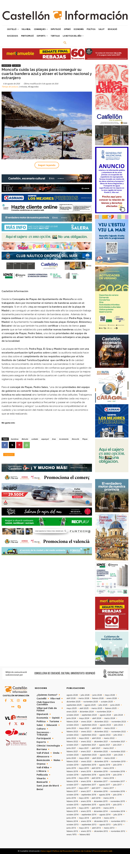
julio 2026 (85, 695)
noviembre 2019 (118, 761)
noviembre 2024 (104, 712)
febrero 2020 (72, 761)
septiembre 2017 (88, 785)
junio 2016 (71, 798)
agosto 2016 (104, 795)
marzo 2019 (108, 768)
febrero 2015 (72, 811)
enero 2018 (86, 781)
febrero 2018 (72, 781)
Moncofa (75, 439)
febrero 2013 (72, 831)
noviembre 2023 (118, 722)
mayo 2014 (84, 818)
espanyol (45, 439)
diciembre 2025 (73, 702)
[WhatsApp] (26, 445)
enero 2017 (86, 791)
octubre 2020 (73, 755)
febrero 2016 (72, 801)
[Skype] (19, 707)
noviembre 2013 (118, 821)
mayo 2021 (84, 748)
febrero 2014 (72, 821)
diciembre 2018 (100, 771)
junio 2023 (71, 728)
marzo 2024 (109, 718)
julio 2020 (118, 755)
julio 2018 (117, 775)
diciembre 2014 (101, 811)
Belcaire (25, 439)
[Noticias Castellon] (65, 15)
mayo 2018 (84, 778)
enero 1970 (72, 834)
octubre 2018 (72, 775)
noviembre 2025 (90, 702)
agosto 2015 (104, 805)
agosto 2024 (105, 715)
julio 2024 (118, 715)
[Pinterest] (19, 445)
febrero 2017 (72, 791)
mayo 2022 (84, 738)
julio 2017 (117, 785)
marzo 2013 (109, 828)
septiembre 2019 (88, 765)
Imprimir (9, 454)
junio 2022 (71, 738)
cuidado (34, 439)
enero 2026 (112, 698)
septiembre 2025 (74, 705)
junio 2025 (115, 705)
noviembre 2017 (117, 781)
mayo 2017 (84, 788)
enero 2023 (86, 731)
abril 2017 (96, 788)
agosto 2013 (104, 825)
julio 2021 (117, 745)
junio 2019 (71, 768)
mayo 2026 (110, 695)
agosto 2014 (104, 815)
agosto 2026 (72, 695)
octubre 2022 (72, 735)
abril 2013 (96, 828)
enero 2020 (86, 761)
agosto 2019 (104, 765)
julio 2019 (117, 765)
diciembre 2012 (101, 831)
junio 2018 (71, 778)
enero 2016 (86, 801)
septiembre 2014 (88, 815)
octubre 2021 (72, 745)
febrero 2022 (72, 741)
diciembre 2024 (87, 712)
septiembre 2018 (88, 775)
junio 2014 (71, 818)
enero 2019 (86, 771)
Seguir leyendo (46, 165)
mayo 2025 (72, 708)
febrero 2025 (111, 708)
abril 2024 (96, 718)
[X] (12, 445)
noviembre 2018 (117, 771)
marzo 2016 (108, 798)
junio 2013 (71, 828)
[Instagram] (18, 700)
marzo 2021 (108, 748)
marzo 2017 (108, 788)
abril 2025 (84, 708)
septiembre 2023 (89, 725)
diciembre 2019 (101, 761)
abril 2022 (96, 738)
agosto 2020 (105, 755)
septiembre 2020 (89, 755)
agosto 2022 (104, 735)
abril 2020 (96, 758)
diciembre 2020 (101, 751)
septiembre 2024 (89, 715)
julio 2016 (117, 795)
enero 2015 (86, 811)
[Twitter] (12, 700)
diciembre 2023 (101, 722)
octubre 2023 (73, 725)
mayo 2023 (84, 728)
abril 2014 (96, 818)
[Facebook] (5, 445)
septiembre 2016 (88, 795)
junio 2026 (97, 695)
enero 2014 (86, 821)
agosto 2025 (90, 705)
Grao (54, 439)
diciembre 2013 (101, 821)
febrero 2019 (72, 771)
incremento (63, 439)
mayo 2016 (84, 798)
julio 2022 (118, 735)
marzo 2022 (109, 738)
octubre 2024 (73, 715)
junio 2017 (71, 788)
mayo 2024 (84, 718)
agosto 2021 (104, 745)
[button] (65, 43)
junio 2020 (71, 758)
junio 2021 (71, 748)
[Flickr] (12, 707)
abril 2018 (96, 778)
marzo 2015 (108, 808)
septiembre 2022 (88, 735)
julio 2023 (118, 725)
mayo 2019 (84, 768)
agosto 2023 (105, 725)
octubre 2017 (72, 785)
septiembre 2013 (88, 825)
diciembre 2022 (101, 731)
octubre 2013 (72, 825)
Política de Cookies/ (83, 851)
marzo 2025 (96, 708)
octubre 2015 (72, 805)
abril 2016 (96, 798)
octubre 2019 (72, 765)
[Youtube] (24, 700)
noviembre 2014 (118, 811)
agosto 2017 (104, 785)
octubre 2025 (107, 702)
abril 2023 (96, 728)
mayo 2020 (84, 758)
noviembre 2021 (118, 741)
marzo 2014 (109, 818)
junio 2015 (71, 808)
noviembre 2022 (118, 731)
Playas (84, 439)
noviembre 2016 (117, 791)
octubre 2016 (72, 795)
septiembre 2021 (88, 745)
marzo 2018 (108, 778)
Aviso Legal (46, 851)
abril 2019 (96, 768)
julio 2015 (117, 805)
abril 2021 (96, 748)
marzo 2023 (109, 728)
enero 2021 (86, 751)
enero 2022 (86, 741)
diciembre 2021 (101, 741)
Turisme (16, 66)
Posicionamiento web (102, 851)
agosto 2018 (104, 775)
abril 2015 (96, 808)
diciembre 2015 (100, 801)
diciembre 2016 (100, 791)
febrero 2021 (72, 751)
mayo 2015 (84, 808)
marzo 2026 (83, 698)
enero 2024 (86, 722)
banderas (14, 439)
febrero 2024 (72, 722)
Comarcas (6, 66)
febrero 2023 (72, 731)
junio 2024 (71, 718)
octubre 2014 (72, 815)
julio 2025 (103, 705)
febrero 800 (85, 834)
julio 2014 (118, 815)
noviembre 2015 (117, 801)
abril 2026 (71, 698)
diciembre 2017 (100, 781)
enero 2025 (72, 712)
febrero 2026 (98, 698)
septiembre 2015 (88, 805)
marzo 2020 (109, 758)
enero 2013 (86, 831)
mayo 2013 (84, 828)
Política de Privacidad (62, 851)
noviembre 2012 (118, 831)
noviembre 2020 (118, 751)
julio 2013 (118, 825)
